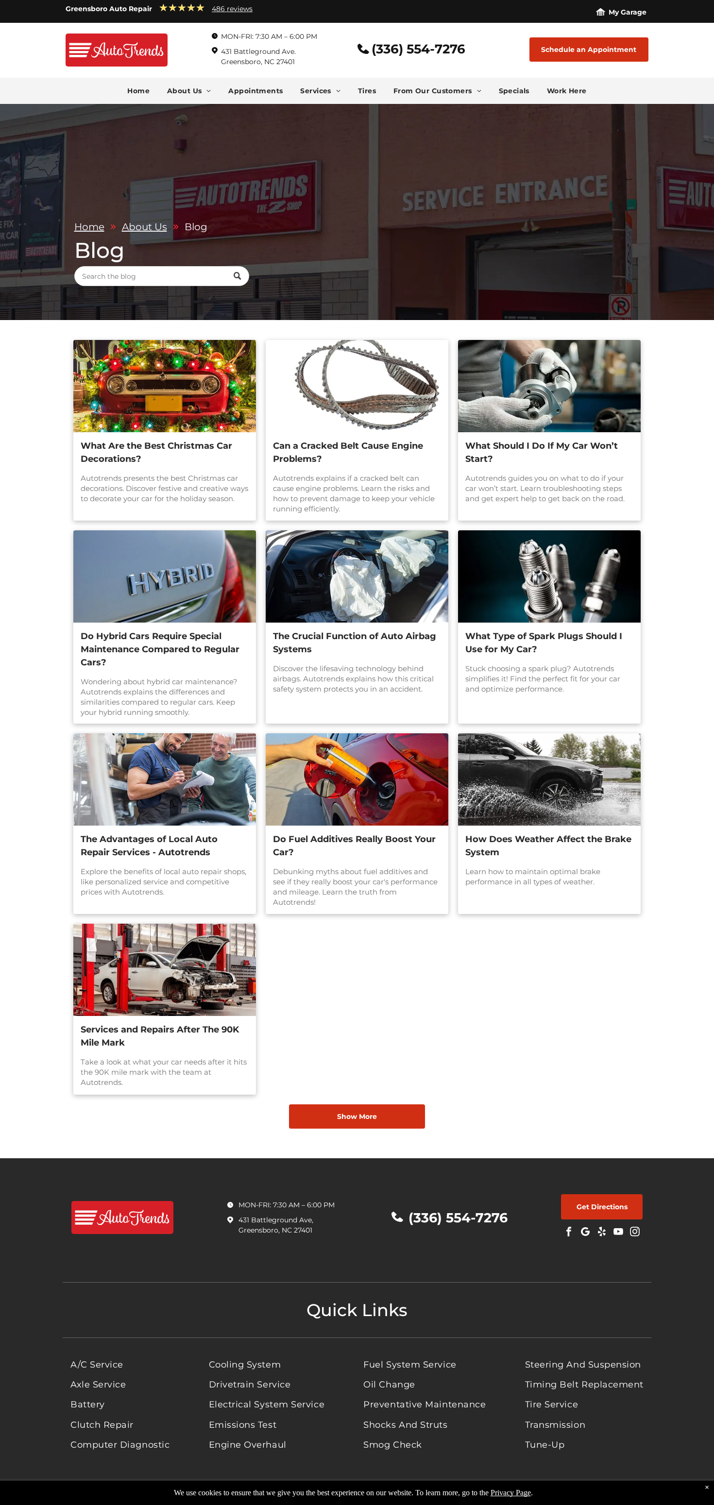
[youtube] (618, 1232)
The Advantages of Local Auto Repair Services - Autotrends (149, 846)
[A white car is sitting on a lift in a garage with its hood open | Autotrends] (164, 970)
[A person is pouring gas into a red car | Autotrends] (357, 779)
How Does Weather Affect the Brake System (548, 846)
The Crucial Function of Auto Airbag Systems (354, 643)
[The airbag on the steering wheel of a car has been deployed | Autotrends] (357, 576)
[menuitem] (138, 91)
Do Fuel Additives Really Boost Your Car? (354, 846)
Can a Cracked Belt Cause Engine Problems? (348, 452)
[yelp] (602, 1232)
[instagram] (635, 1232)
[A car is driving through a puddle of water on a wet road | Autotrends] (549, 779)
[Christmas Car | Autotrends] (164, 386)
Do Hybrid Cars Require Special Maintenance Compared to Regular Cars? (160, 649)
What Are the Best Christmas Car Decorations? (156, 452)
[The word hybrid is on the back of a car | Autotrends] (164, 576)
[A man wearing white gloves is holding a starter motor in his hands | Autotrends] (549, 386)
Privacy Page (511, 1492)
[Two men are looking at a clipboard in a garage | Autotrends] (164, 779)
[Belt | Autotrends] (357, 386)
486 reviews (232, 8)
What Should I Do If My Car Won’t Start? (541, 452)
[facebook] (568, 1232)
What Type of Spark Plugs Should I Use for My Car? (543, 643)
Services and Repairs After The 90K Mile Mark (160, 1036)
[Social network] (585, 1232)
